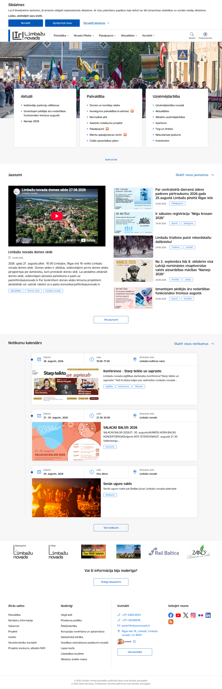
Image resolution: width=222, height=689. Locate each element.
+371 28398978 (131, 620)
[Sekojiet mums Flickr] (200, 615)
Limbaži (189, 247)
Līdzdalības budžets (72, 653)
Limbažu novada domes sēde (30, 252)
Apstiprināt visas (62, 23)
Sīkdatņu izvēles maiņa (74, 659)
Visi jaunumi (111, 319)
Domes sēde (33, 290)
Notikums (110, 495)
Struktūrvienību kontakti (22, 642)
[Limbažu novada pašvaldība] (30, 35)
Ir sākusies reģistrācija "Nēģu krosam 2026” (183, 216)
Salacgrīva (188, 223)
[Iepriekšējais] (16, 551)
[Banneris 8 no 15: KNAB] (93, 551)
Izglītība (109, 386)
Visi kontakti (135, 652)
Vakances (13, 626)
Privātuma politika (71, 620)
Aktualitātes (16, 290)
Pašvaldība (14, 614)
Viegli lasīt (66, 614)
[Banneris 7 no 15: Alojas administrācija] (58, 551)
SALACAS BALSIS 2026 (120, 427)
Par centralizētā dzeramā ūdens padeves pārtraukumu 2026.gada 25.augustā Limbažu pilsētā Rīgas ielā (184, 193)
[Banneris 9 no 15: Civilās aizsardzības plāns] (128, 551)
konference (123, 386)
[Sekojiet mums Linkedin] (208, 615)
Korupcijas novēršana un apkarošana (82, 631)
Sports (175, 223)
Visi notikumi (111, 527)
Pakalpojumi (177, 203)
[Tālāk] (205, 551)
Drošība (175, 279)
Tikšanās (139, 386)
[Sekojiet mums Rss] (170, 621)
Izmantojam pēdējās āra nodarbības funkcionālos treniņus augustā (182, 291)
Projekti (12, 631)
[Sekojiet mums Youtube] (178, 615)
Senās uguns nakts (117, 484)
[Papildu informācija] (134, 641)
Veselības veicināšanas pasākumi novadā (84, 642)
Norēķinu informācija (20, 620)
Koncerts (110, 447)
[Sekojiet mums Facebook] (170, 615)
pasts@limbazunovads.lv (136, 625)
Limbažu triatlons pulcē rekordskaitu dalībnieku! (183, 240)
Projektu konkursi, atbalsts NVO (26, 648)
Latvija (188, 279)
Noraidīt (25, 23)
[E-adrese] (124, 641)
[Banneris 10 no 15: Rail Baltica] (164, 551)
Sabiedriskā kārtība (72, 637)
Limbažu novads (53, 290)
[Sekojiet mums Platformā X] (185, 615)
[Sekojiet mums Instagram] (193, 615)
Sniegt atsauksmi (111, 581)
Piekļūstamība (69, 626)
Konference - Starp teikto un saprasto (132, 371)
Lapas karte (68, 648)
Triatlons (176, 247)
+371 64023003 (131, 614)
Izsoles (12, 637)
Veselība (188, 298)
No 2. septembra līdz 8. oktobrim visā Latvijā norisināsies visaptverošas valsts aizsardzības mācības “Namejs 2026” (184, 267)
